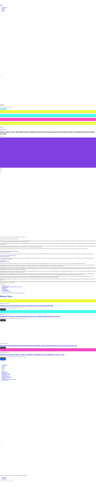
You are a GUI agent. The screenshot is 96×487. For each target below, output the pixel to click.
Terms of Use (4, 478)
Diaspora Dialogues (3, 260)
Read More (3, 309)
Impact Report (4, 375)
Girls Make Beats (5, 287)
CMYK (25, 475)
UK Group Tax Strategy (6, 374)
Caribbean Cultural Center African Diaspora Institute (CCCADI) (12, 286)
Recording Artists (5, 7)
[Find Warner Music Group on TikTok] (15, 102)
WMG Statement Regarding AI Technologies (9, 379)
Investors (3, 367)
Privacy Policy (4, 477)
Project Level (4, 288)
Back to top (3, 359)
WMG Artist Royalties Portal (6, 377)
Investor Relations (5, 372)
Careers (3, 10)
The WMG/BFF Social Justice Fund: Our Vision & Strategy (9, 251)
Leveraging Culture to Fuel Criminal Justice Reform (8, 255)
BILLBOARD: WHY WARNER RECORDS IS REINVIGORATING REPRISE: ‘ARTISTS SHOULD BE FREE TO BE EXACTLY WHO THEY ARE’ (38, 345)
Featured (1, 343)
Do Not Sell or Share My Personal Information (6, 480)
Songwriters (4, 8)
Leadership (4, 378)
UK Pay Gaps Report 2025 (6, 376)
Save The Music (4, 289)
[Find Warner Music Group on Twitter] (32, 74)
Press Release (2, 303)
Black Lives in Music (5, 285)
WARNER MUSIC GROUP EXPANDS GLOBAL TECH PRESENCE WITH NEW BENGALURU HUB (26, 305)
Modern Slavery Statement (6, 373)
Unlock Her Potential (5, 290)
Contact (3, 370)
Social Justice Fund (3, 129)
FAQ (3, 371)
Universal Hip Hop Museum (6, 291)
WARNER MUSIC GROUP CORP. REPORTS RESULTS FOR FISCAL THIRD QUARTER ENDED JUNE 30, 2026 (30, 316)
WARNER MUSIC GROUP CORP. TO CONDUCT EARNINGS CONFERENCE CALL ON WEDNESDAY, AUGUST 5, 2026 (32, 354)
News (3, 9)
